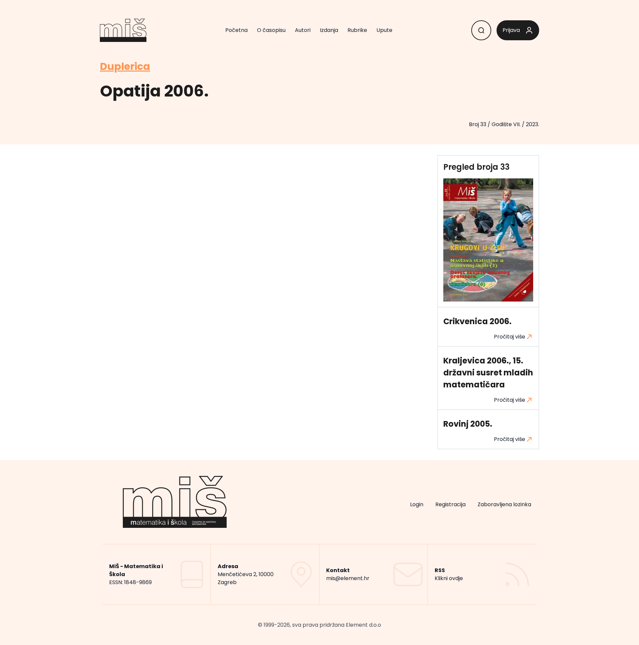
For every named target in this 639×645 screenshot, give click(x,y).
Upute (384, 30)
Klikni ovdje (449, 578)
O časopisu (271, 30)
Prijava (511, 30)
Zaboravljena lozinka (504, 504)
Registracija (450, 504)
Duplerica (125, 67)
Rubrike (357, 30)
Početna (236, 30)
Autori (303, 30)
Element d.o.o (363, 625)
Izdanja (329, 30)
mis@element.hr (347, 578)
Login (416, 504)
